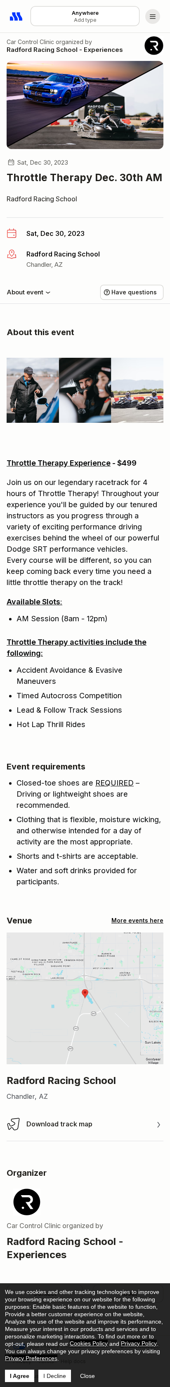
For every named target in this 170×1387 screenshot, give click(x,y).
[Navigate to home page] (16, 16)
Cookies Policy (89, 1343)
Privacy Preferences (31, 1358)
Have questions (134, 292)
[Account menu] (152, 16)
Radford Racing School (42, 199)
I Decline (54, 1376)
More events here (137, 920)
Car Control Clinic (30, 41)
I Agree (19, 1376)
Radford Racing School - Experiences (65, 50)
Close (87, 1376)
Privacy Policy (139, 1343)
